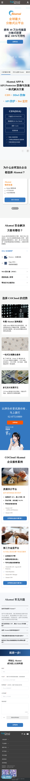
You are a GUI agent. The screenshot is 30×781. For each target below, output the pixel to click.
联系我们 (4, 759)
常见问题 (4, 755)
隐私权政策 (13, 779)
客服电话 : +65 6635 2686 (8, 767)
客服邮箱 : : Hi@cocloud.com (8, 765)
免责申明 (17, 779)
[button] (27, 150)
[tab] (15, 251)
